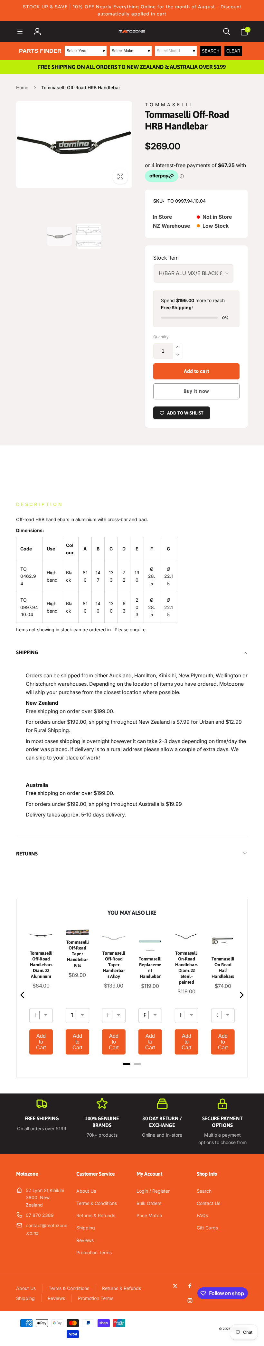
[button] (20, 31)
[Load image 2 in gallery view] (88, 236)
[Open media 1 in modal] (74, 144)
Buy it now (196, 391)
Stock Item (166, 257)
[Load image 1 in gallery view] (59, 236)
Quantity (161, 337)
